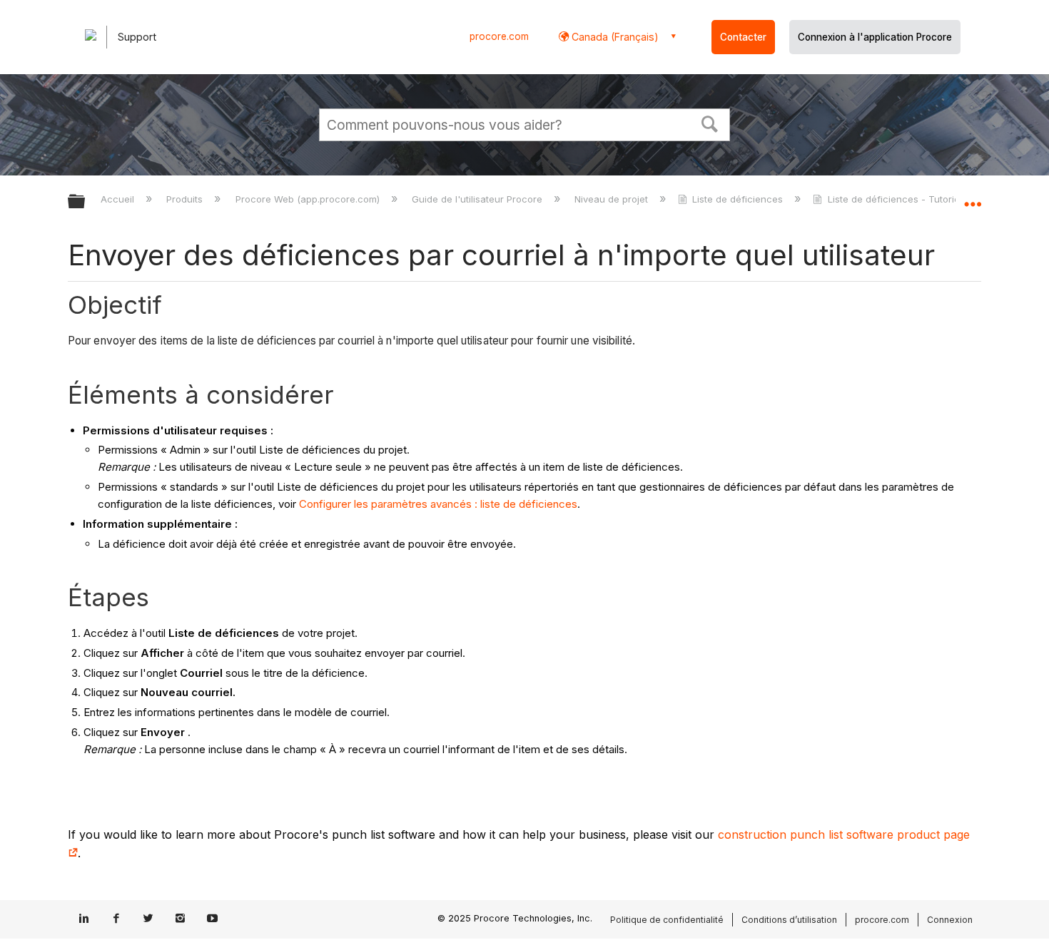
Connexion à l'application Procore (875, 37)
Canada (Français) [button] (614, 37)
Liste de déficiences (737, 199)
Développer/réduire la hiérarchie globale (85, 202)
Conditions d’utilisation (789, 919)
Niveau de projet (612, 199)
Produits (186, 199)
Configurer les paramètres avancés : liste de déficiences (438, 504)
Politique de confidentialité (667, 919)
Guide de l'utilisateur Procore (478, 199)
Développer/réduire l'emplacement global (972, 197)
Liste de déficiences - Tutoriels (897, 199)
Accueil (119, 199)
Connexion (950, 919)
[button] (710, 123)
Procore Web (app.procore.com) (308, 199)
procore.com (499, 36)
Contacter (743, 37)
